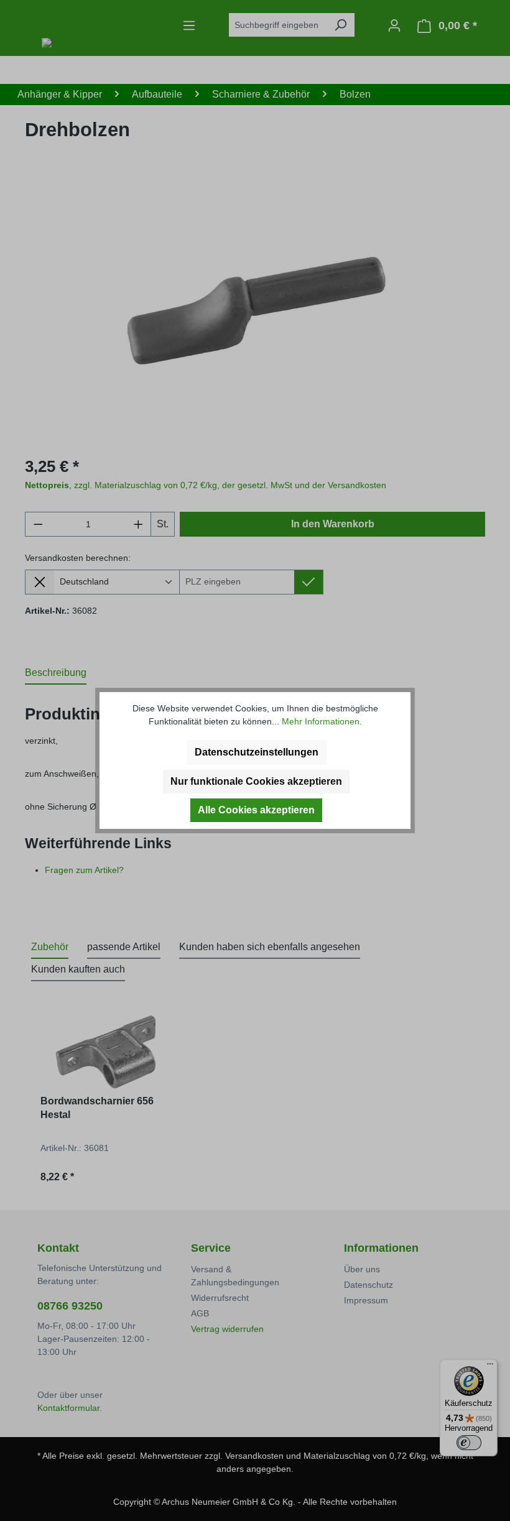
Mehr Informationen (320, 721)
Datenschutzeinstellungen (256, 752)
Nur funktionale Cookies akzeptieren (256, 781)
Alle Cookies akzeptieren (256, 810)
